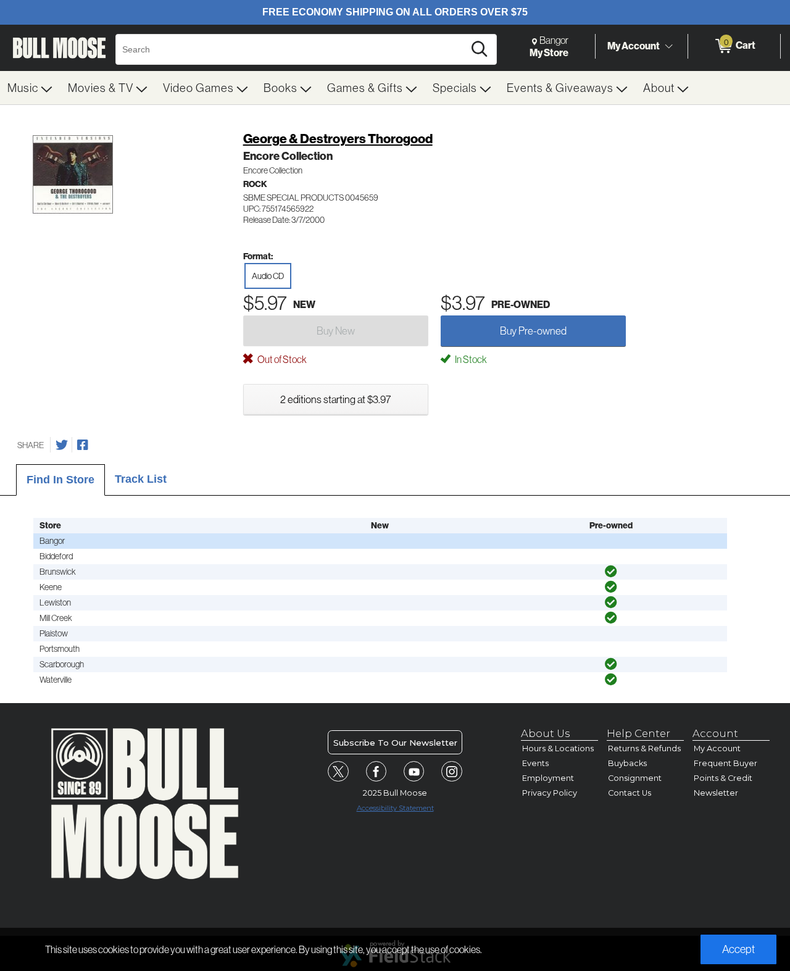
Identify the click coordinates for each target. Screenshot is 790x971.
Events (535, 763)
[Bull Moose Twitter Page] (338, 771)
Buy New (336, 330)
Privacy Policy (549, 793)
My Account (633, 46)
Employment (548, 778)
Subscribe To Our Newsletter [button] (395, 743)
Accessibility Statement (395, 808)
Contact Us (629, 793)
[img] (611, 571)
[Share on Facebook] (82, 445)
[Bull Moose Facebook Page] (376, 771)
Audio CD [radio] (268, 275)
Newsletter (716, 793)
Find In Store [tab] (60, 479)
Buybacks (627, 763)
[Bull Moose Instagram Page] (452, 771)
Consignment (635, 778)
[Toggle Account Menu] (668, 46)
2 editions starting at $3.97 (335, 399)
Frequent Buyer (725, 763)
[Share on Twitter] (62, 445)
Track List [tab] (141, 479)
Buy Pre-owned (533, 330)
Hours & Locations (558, 748)
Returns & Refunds (644, 748)
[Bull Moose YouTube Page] (414, 771)
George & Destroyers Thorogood (338, 138)
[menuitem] (30, 87)
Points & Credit (723, 778)
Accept (738, 949)
